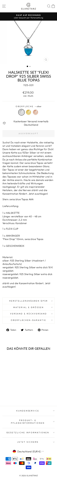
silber (21, 112)
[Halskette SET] (9, 396)
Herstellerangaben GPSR (28, 301)
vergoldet (28, 112)
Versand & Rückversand (28, 313)
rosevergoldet (35, 112)
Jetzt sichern (27, 442)
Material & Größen (28, 307)
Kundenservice (27, 411)
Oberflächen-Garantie (28, 320)
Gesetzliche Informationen (27, 432)
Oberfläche (29, 106)
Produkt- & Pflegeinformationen (28, 421)
